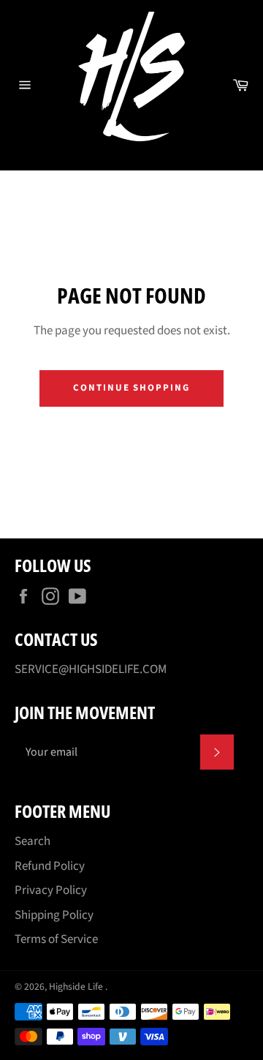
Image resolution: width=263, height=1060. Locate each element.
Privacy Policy (51, 890)
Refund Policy (50, 866)
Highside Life (77, 986)
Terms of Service (56, 939)
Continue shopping (131, 387)
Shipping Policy (54, 915)
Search (32, 841)
